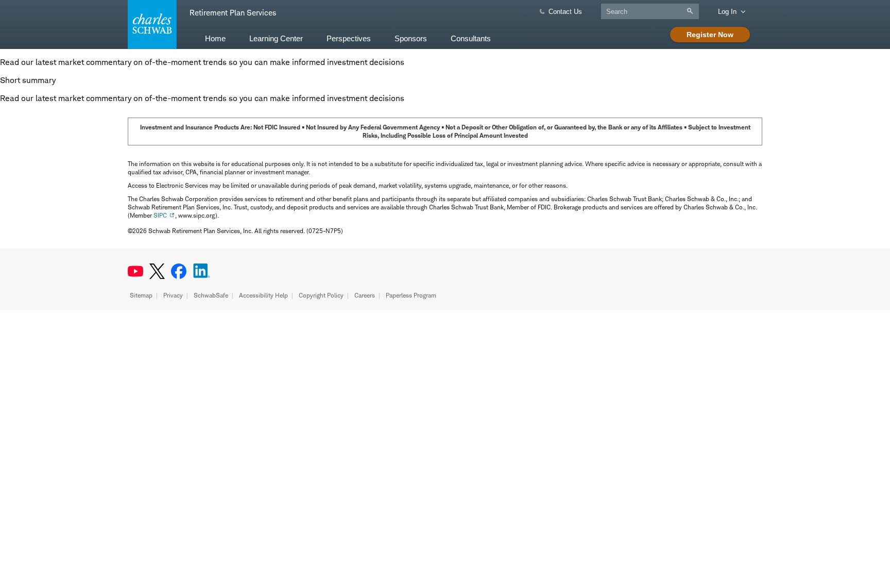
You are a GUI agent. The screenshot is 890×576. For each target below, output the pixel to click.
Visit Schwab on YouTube (135, 271)
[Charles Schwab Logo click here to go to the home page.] (150, 24)
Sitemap (141, 295)
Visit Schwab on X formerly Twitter (157, 271)
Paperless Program (411, 295)
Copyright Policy (321, 295)
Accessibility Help (263, 295)
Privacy (173, 295)
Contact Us (565, 11)
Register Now (710, 34)
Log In (727, 11)
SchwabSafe (211, 295)
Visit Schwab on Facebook (178, 271)
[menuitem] (215, 38)
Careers (364, 295)
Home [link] (215, 38)
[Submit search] (692, 11)
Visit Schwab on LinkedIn (202, 271)
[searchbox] (650, 11)
